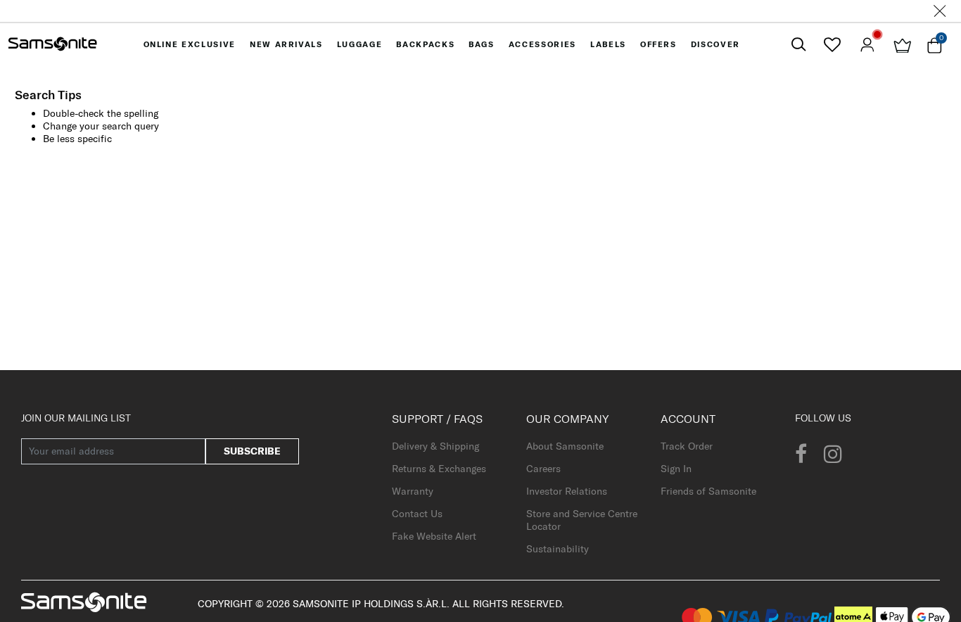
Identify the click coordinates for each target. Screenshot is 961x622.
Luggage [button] (360, 44)
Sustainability (557, 548)
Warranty (412, 491)
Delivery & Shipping (435, 446)
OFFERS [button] (658, 44)
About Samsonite (565, 446)
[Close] (939, 11)
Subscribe (252, 451)
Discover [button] (715, 44)
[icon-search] (798, 44)
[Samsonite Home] (52, 44)
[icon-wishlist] (832, 44)
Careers (543, 468)
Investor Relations (566, 491)
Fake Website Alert (434, 536)
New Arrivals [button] (286, 44)
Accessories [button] (542, 44)
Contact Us (417, 513)
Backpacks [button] (425, 44)
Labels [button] (608, 44)
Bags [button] (482, 44)
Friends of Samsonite (708, 491)
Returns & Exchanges (439, 468)
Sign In (676, 468)
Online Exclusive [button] (190, 44)
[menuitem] (189, 44)
